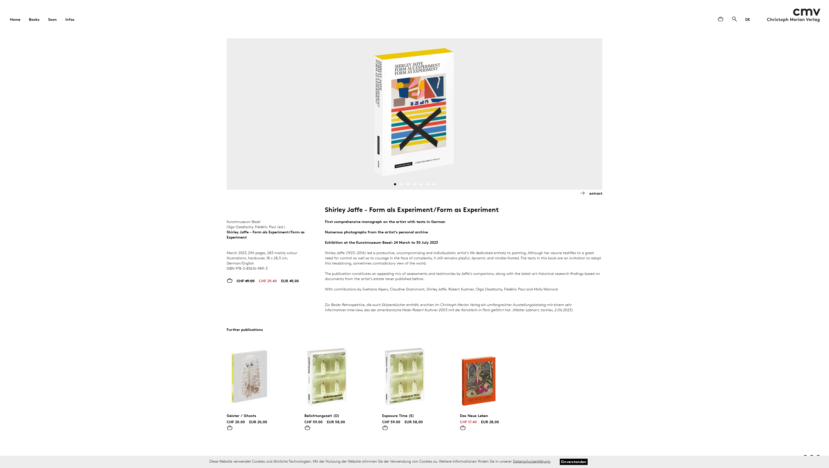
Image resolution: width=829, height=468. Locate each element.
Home (15, 19)
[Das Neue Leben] (492, 375)
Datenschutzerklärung (531, 461)
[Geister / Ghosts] (259, 375)
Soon (52, 19)
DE (747, 19)
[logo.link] (793, 15)
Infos (69, 19)
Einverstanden (573, 461)
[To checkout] (720, 19)
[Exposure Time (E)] (414, 375)
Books (34, 19)
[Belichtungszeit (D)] (336, 375)
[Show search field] (734, 19)
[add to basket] (230, 428)
